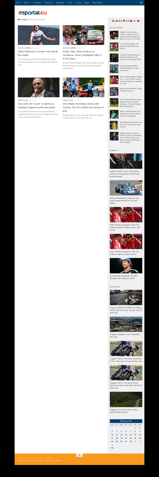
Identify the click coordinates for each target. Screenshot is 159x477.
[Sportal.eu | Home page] (32, 13)
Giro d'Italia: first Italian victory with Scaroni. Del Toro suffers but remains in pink (83, 107)
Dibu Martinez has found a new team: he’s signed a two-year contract (131, 124)
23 (140, 438)
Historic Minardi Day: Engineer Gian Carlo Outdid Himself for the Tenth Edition (124, 200)
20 (126, 438)
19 (121, 438)
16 (140, 435)
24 (112, 441)
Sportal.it (33, 460)
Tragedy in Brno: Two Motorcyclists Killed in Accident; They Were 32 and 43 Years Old (126, 385)
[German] (124, 21)
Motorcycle (49, 3)
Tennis (69, 3)
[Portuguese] (131, 21)
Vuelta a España (24, 48)
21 (131, 438)
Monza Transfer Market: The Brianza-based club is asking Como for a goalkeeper (130, 113)
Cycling (78, 3)
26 (121, 441)
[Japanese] (135, 21)
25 (117, 441)
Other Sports (97, 3)
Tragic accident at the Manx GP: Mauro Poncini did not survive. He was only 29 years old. (126, 310)
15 (135, 435)
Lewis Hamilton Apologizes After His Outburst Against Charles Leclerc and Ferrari (125, 227)
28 (131, 441)
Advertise (48, 458)
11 (117, 435)
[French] (120, 21)
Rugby (86, 3)
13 (126, 435)
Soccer (26, 3)
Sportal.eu (41, 460)
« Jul (111, 448)
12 (121, 435)
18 (117, 438)
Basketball (60, 3)
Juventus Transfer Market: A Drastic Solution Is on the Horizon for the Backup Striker (130, 57)
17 (112, 438)
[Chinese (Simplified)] (138, 21)
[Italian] (127, 21)
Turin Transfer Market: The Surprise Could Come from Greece (129, 46)
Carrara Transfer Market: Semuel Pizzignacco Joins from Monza (129, 68)
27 (126, 441)
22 (135, 438)
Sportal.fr (49, 460)
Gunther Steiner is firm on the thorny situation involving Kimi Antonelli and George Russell (124, 173)
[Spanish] (117, 21)
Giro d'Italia (23, 100)
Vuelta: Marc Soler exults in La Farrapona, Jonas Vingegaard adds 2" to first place (82, 55)
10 (112, 435)
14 (131, 435)
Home (18, 3)
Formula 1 (38, 3)
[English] (113, 21)
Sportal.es (57, 460)
